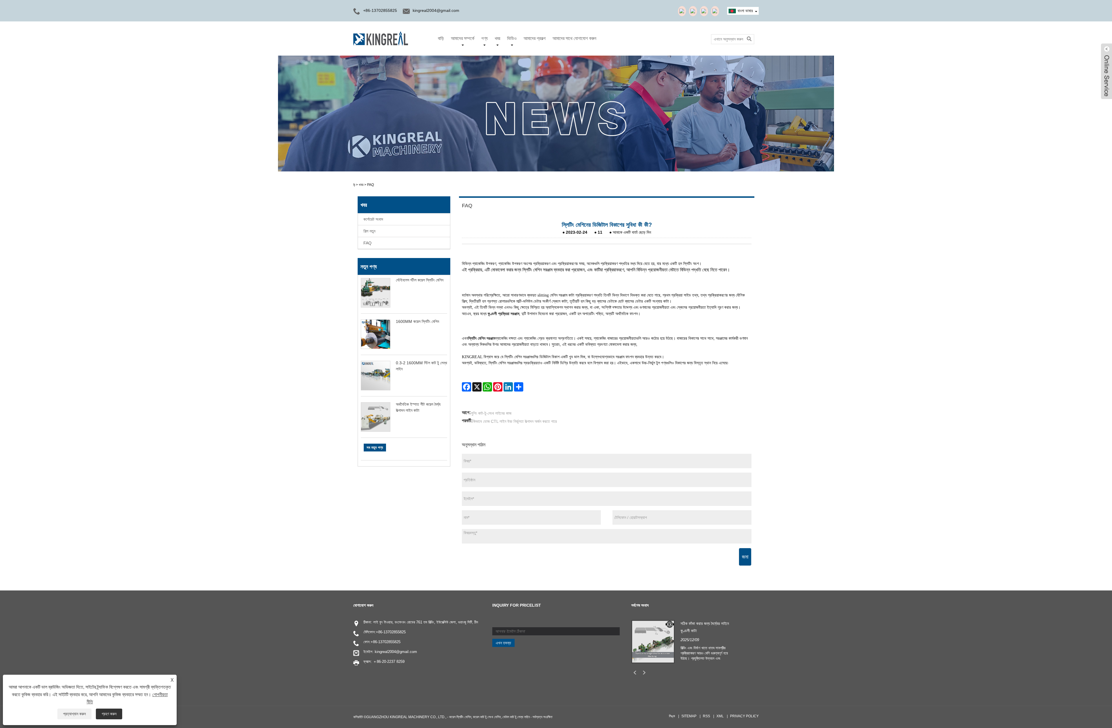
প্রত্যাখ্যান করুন (74, 713)
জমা (745, 557)
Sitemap (688, 716)
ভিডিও (512, 38)
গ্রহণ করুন (109, 713)
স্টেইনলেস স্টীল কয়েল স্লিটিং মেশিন (419, 280)
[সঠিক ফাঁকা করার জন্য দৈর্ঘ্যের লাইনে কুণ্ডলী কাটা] (653, 641)
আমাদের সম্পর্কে (462, 38)
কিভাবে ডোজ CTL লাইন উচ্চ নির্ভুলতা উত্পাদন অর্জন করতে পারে (515, 421)
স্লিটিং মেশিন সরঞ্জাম (481, 338)
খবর (497, 38)
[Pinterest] (497, 387)
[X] (477, 387)
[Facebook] (466, 387)
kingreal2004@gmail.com (436, 10)
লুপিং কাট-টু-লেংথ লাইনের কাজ (491, 413)
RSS (706, 716)
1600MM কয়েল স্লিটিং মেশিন (417, 321)
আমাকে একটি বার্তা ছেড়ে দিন (632, 232)
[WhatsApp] (487, 387)
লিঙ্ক (672, 716)
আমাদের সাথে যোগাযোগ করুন (574, 38)
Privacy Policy (744, 716)
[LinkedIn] (508, 387)
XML (720, 716)
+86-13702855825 (391, 632)
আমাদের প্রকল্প (535, 38)
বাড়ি (441, 38)
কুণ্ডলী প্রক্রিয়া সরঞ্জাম (503, 314)
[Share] (518, 387)
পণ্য (484, 38)
